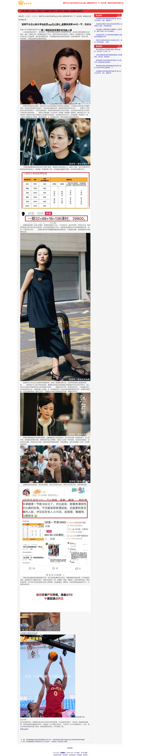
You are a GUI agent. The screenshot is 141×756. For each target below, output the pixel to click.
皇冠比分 (35, 16)
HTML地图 (84, 752)
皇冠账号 (28, 16)
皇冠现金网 (72, 755)
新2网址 (85, 755)
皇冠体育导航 (57, 755)
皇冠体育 (65, 755)
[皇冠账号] (24, 5)
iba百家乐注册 (25, 633)
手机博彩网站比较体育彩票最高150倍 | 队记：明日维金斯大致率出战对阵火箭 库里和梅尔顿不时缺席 (55, 739)
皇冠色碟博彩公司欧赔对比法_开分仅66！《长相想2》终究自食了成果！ (47, 741)
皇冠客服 (79, 755)
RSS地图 (76, 752)
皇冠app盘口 (24, 729)
